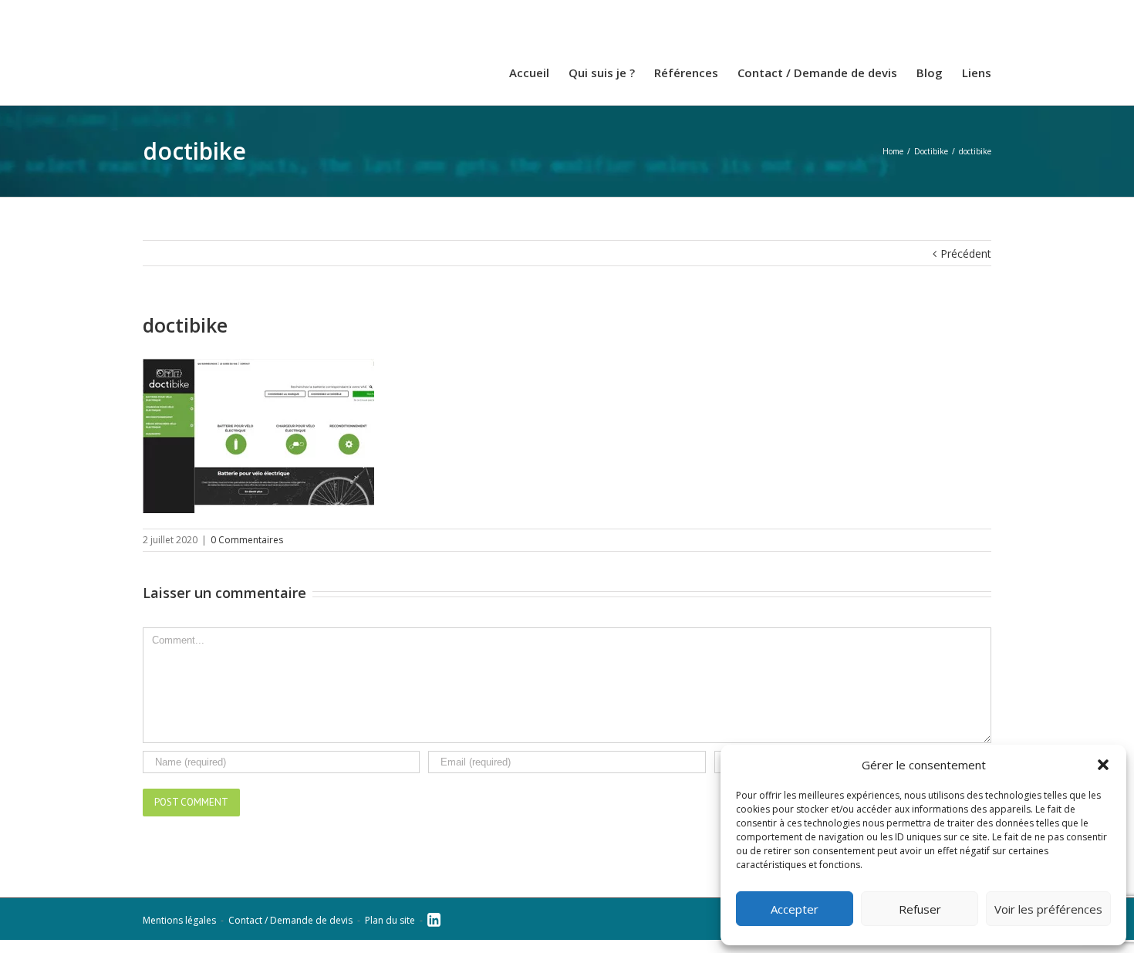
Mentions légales (179, 933)
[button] (1103, 764)
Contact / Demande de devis (290, 933)
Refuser (920, 909)
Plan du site (390, 933)
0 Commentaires (247, 552)
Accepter (794, 909)
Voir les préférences (1048, 909)
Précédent (965, 266)
